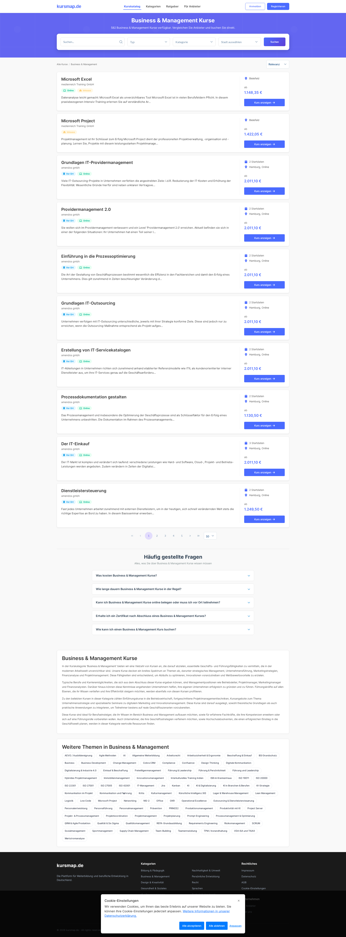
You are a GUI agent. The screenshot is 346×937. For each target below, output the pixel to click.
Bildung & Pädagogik (152, 870)
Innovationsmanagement (150, 778)
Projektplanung (172, 816)
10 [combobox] (207, 536)
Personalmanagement (131, 808)
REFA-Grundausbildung (169, 823)
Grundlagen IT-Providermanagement (97, 162)
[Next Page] (190, 536)
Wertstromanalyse (75, 838)
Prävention (156, 808)
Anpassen (235, 925)
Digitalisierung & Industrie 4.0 (80, 770)
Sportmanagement (102, 831)
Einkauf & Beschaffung (115, 770)
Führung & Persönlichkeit (212, 770)
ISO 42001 (124, 785)
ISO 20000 (261, 778)
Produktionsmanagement (199, 808)
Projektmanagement (146, 816)
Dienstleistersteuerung (83, 490)
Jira (163, 785)
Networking (130, 800)
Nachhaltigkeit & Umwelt (206, 870)
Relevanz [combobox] (274, 64)
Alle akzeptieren (191, 925)
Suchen (274, 41)
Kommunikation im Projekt (79, 793)
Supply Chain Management (134, 831)
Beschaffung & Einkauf (239, 755)
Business (69, 763)
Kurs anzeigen (262, 102)
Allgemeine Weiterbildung (146, 755)
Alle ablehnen (217, 925)
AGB (244, 882)
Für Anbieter (192, 6)
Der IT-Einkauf (75, 443)
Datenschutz (248, 876)
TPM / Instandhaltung (215, 831)
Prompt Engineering (198, 816)
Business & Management (84, 64)
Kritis (141, 793)
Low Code (85, 800)
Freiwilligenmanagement (148, 770)
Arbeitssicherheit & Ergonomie (203, 755)
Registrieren (278, 6)
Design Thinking (210, 763)
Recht (195, 882)
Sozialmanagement (75, 831)
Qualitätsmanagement (138, 823)
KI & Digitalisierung (206, 785)
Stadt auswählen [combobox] (231, 42)
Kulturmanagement (161, 793)
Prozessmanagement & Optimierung (235, 816)
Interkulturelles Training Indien (187, 778)
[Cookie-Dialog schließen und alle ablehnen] (238, 900)
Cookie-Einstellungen (253, 888)
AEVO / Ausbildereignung (78, 755)
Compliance (168, 763)
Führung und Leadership (245, 770)
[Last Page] (198, 536)
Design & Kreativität (152, 882)
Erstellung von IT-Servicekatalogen (96, 349)
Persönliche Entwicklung (205, 876)
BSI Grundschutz (268, 755)
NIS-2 (146, 800)
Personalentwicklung (76, 808)
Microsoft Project (78, 120)
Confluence (188, 763)
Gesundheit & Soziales (154, 888)
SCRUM (256, 823)
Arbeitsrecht (173, 755)
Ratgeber (172, 6)
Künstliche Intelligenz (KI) (192, 793)
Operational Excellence (194, 800)
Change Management (124, 763)
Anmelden (255, 6)
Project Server (255, 808)
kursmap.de (69, 6)
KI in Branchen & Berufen (236, 785)
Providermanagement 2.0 (86, 209)
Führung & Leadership (180, 770)
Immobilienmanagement (117, 778)
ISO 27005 (106, 785)
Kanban (176, 785)
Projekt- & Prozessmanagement (82, 816)
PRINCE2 (174, 808)
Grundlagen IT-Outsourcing (88, 303)
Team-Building (163, 831)
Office (159, 800)
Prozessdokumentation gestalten (94, 396)
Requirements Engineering (203, 823)
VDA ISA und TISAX (244, 831)
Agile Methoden (107, 755)
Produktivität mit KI (230, 808)
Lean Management (265, 793)
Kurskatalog (132, 6)
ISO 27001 (88, 785)
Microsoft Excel (76, 79)
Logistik (69, 800)
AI (124, 755)
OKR (172, 800)
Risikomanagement (234, 823)
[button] (211, 42)
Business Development (93, 763)
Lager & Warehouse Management (231, 793)
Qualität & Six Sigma (108, 823)
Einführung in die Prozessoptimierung (98, 256)
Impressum (247, 870)
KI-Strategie (262, 785)
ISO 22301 (70, 785)
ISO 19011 (244, 778)
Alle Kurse (62, 64)
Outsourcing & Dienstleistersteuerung (233, 800)
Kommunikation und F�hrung (116, 793)
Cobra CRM (149, 763)
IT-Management (145, 785)
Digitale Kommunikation (238, 763)
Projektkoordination (117, 816)
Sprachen (197, 888)
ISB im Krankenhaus (221, 778)
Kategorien (153, 6)
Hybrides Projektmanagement (81, 778)
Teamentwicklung (187, 831)
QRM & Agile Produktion (77, 823)
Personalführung (103, 808)
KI (188, 785)
